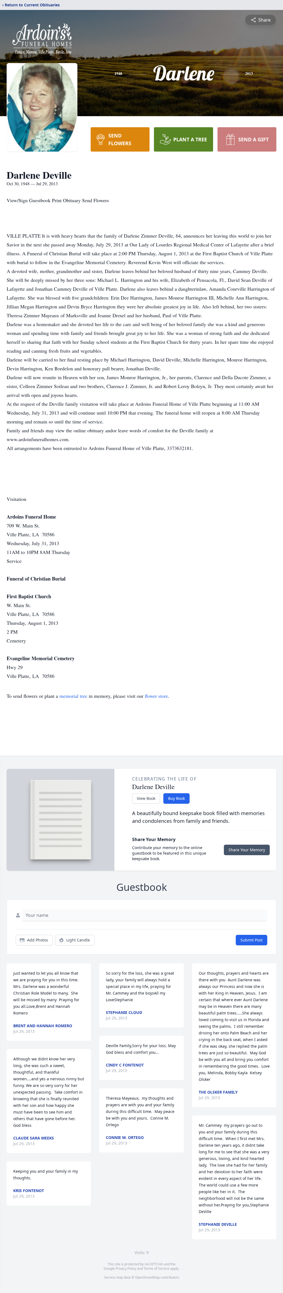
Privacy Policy (126, 1268)
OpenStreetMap (147, 1277)
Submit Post (251, 940)
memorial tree (73, 696)
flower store (156, 696)
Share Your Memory (247, 849)
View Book (146, 798)
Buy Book (176, 798)
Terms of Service (156, 1268)
